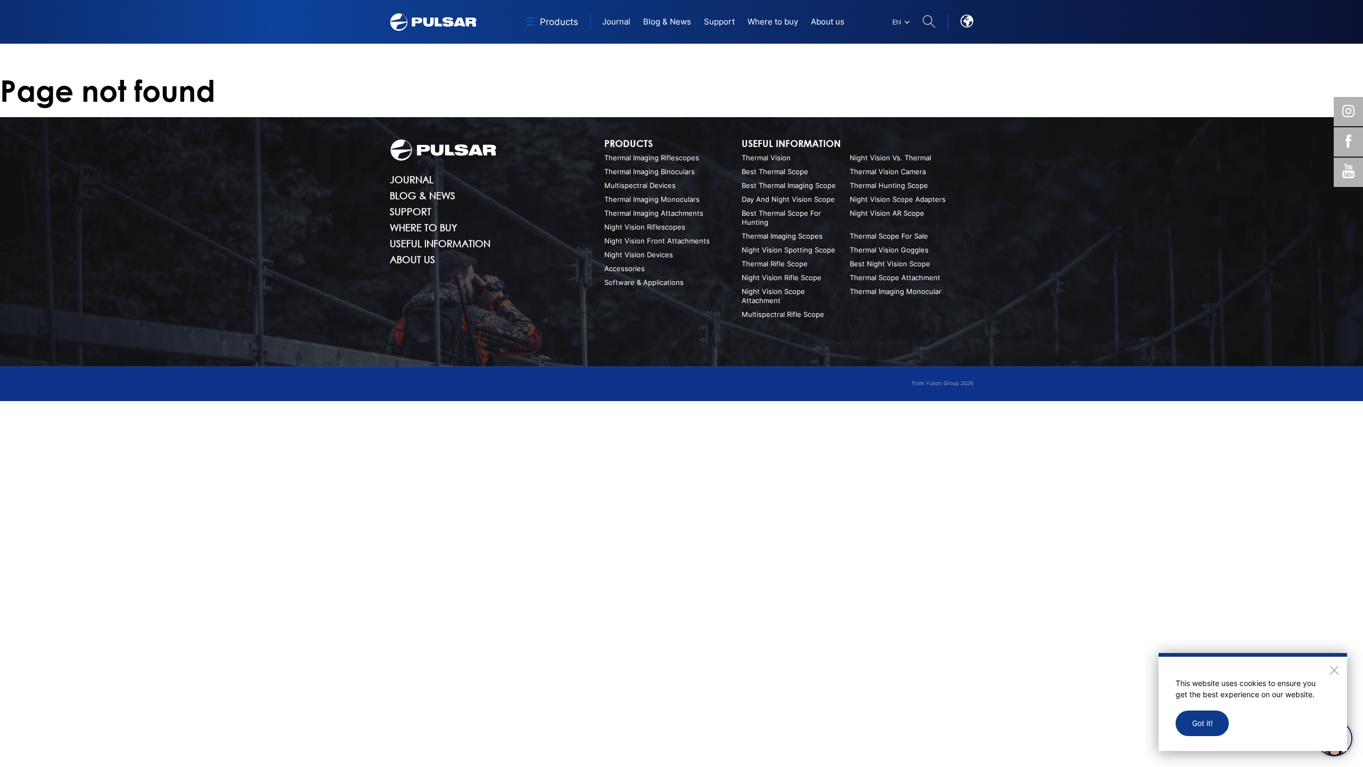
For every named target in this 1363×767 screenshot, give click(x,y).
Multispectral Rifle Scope (783, 314)
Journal (411, 179)
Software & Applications (644, 282)
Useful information (440, 243)
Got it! (1202, 723)
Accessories (624, 268)
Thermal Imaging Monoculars (652, 199)
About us (412, 259)
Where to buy (423, 227)
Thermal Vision (766, 157)
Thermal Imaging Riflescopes (651, 157)
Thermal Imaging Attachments (653, 213)
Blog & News (422, 195)
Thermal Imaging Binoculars (649, 171)
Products (628, 143)
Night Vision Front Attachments (657, 240)
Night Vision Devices (638, 254)
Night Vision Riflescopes (644, 227)
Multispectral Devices (640, 185)
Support (410, 211)
